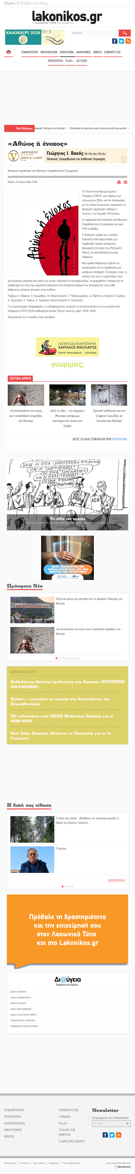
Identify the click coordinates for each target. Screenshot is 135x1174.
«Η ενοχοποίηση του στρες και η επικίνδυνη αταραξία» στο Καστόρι (26, 416)
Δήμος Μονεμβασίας (20, 1009)
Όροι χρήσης (39, 1163)
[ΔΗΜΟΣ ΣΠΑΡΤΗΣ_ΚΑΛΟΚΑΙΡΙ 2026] (34, 37)
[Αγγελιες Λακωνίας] (67, 364)
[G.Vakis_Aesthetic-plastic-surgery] (67, 155)
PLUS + (70, 61)
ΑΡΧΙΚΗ (8, 53)
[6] (69, 658)
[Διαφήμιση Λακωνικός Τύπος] (67, 931)
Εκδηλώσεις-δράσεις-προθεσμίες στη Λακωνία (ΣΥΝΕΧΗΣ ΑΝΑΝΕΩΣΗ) (67, 684)
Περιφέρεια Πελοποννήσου (24, 1026)
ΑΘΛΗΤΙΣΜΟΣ (83, 52)
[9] (76, 658)
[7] (71, 658)
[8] (74, 658)
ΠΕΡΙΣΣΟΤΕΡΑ (116, 881)
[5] (66, 658)
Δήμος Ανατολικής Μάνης (23, 1014)
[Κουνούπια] (67, 557)
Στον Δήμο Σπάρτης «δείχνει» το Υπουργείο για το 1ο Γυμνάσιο (60, 735)
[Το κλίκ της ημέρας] (67, 494)
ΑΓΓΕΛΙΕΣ (81, 61)
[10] (78, 658)
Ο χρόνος (61, 848)
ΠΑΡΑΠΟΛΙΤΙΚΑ (48, 52)
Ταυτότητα (25, 1163)
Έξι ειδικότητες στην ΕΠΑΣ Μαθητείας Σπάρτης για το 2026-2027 (62, 718)
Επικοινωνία (10, 1163)
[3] (61, 658)
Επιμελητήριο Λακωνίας (22, 1020)
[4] (64, 658)
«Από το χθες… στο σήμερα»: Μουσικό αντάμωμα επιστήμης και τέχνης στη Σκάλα (67, 418)
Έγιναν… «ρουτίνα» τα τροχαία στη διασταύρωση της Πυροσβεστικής (60, 701)
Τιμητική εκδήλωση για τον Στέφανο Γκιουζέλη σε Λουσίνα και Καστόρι (109, 416)
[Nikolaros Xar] (67, 346)
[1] (56, 658)
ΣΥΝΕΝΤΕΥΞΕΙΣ (112, 52)
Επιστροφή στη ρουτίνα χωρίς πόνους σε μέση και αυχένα (75, 128)
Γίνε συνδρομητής (71, 1163)
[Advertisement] (67, 98)
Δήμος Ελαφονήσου (20, 997)
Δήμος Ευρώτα (18, 1003)
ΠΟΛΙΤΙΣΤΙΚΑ (67, 52)
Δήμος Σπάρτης (18, 991)
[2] (59, 658)
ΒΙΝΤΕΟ (97, 52)
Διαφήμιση (54, 1163)
